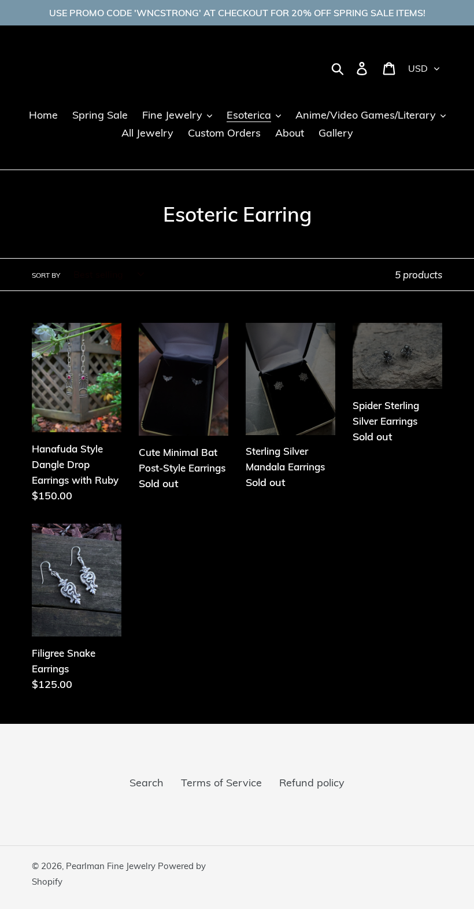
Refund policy (312, 782)
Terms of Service (221, 782)
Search (146, 782)
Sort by (46, 275)
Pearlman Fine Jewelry (112, 865)
